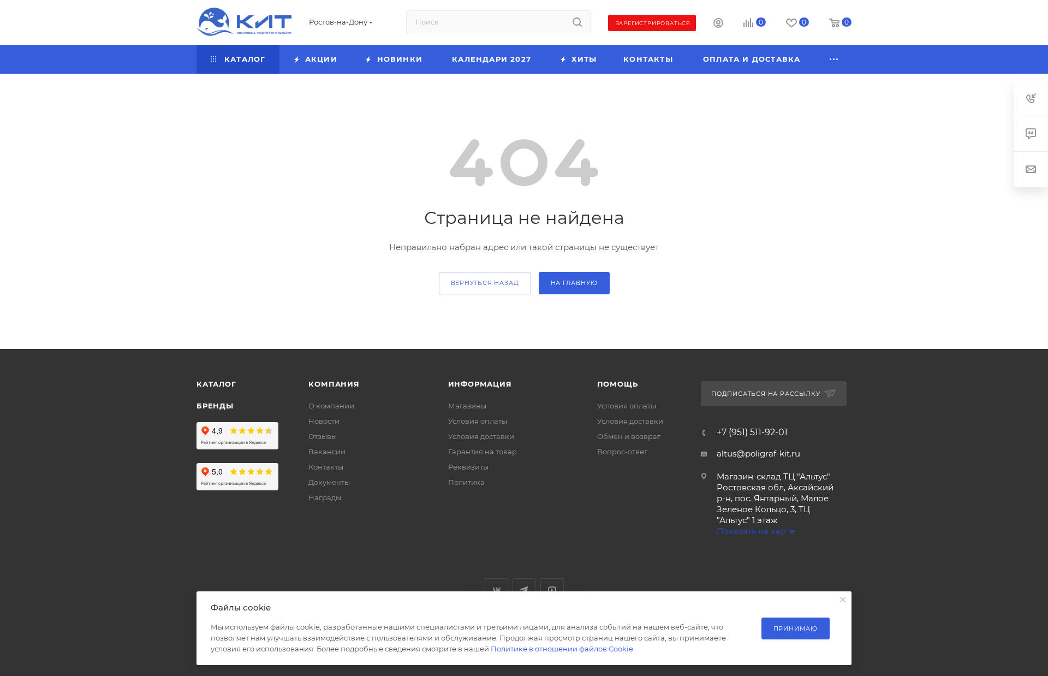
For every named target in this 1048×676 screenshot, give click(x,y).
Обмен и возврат (628, 436)
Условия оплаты (477, 421)
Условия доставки (481, 436)
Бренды (215, 405)
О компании (331, 405)
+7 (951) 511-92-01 (752, 432)
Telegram (524, 590)
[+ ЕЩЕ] (834, 59)
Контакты (325, 466)
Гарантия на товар (482, 451)
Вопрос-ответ (622, 451)
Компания (333, 383)
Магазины (467, 405)
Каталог (216, 383)
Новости (324, 421)
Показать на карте (756, 531)
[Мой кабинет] (718, 24)
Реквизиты (468, 466)
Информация (480, 383)
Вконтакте (496, 590)
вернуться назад (485, 283)
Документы (329, 482)
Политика (466, 482)
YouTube (552, 590)
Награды (324, 497)
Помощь (617, 383)
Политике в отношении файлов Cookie (562, 648)
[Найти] (577, 21)
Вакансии (327, 451)
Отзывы (322, 436)
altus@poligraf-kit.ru (758, 453)
